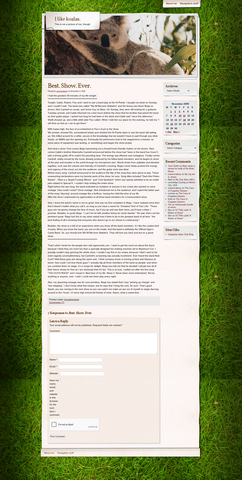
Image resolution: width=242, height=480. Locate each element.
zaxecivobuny (61, 91)
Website (54, 373)
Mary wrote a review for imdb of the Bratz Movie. (181, 169)
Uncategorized (71, 299)
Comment (54, 331)
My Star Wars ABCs (185, 179)
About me (171, 3)
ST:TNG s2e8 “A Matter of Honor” (179, 211)
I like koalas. (68, 19)
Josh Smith (173, 166)
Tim (170, 204)
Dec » (176, 131)
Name (53, 359)
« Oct (168, 131)
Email (53, 366)
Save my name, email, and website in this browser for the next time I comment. (54, 397)
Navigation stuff (189, 3)
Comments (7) (56, 302)
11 (184, 115)
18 (184, 120)
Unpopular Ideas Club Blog (180, 234)
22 (171, 124)
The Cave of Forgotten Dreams (181, 189)
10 (180, 115)
